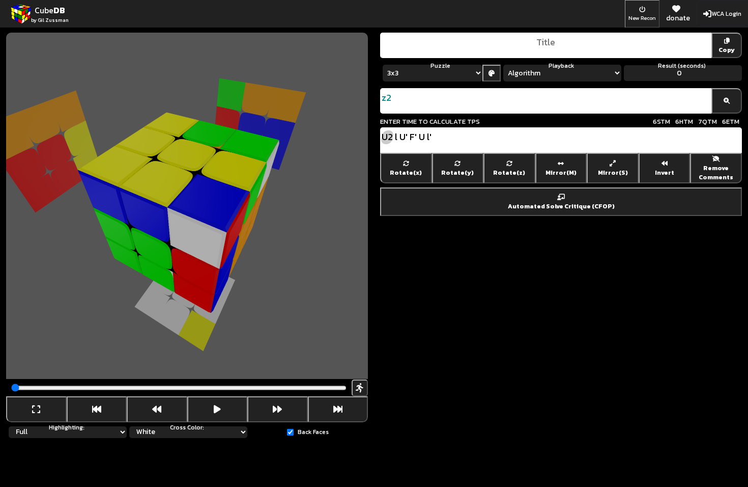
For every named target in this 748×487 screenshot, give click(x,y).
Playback (561, 65)
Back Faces (313, 432)
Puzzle (440, 65)
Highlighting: (66, 427)
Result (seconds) (682, 65)
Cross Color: (187, 427)
